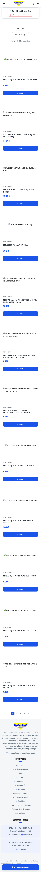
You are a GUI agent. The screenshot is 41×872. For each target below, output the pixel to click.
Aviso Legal (21, 813)
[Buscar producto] (32, 3)
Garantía (21, 789)
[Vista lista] (22, 28)
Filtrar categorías (21, 867)
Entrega (21, 777)
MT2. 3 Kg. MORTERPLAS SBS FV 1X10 (19, 631)
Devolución (21, 785)
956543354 (21, 849)
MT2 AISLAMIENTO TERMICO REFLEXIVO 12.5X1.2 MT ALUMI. (16, 411)
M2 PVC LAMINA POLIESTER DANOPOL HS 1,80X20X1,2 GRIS (20, 301)
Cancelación (21, 781)
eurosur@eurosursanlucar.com (21, 753)
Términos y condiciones (21, 805)
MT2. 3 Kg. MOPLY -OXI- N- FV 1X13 (18, 466)
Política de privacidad (21, 809)
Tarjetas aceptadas (21, 793)
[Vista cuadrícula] (18, 28)
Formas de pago (21, 797)
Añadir (21, 93)
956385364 (27, 835)
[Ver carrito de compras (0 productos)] (37, 3)
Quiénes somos (21, 769)
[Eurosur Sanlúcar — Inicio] (18, 3)
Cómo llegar (21, 765)
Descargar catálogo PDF (21, 15)
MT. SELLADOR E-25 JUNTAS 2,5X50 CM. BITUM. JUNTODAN (19, 356)
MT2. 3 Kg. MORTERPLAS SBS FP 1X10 (19, 576)
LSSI (21, 773)
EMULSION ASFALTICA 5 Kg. (15, 245)
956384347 (15, 835)
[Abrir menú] (4, 3)
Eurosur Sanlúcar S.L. (24, 861)
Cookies (21, 801)
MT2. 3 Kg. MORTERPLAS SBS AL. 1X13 (20, 80)
